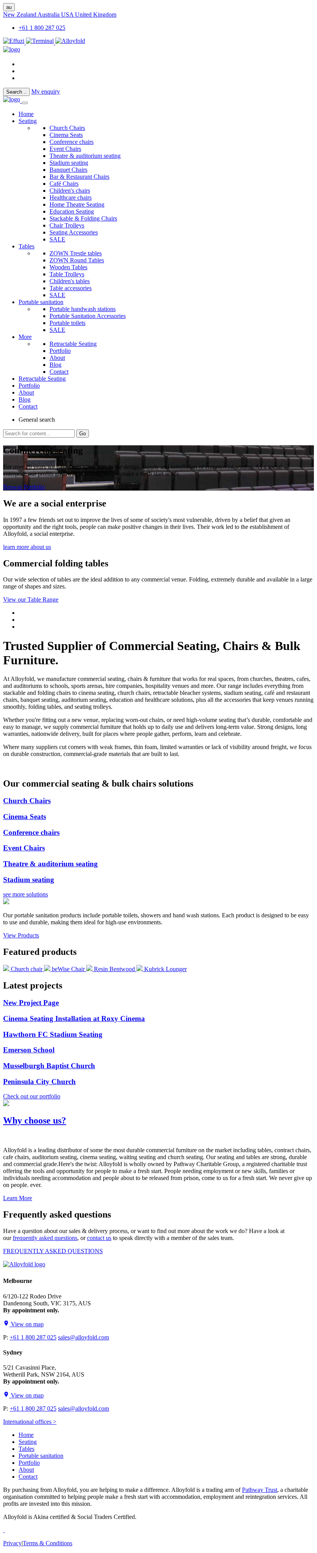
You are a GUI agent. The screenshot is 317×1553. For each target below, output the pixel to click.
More (25, 337)
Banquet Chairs (68, 169)
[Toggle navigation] (25, 103)
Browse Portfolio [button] (24, 487)
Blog (55, 364)
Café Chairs (63, 183)
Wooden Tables (68, 267)
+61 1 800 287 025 (42, 27)
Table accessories (70, 288)
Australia (49, 14)
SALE (57, 239)
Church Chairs (67, 128)
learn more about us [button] (27, 547)
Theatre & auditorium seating (85, 155)
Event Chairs (65, 148)
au (9, 7)
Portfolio (60, 350)
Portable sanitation (41, 302)
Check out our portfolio (31, 1096)
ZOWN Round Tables (76, 260)
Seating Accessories (73, 232)
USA (68, 14)
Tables (26, 246)
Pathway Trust (259, 1489)
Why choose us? (34, 1120)
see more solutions (25, 894)
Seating (28, 121)
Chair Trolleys (66, 225)
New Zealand (20, 14)
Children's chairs (69, 190)
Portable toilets (67, 323)
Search (16, 92)
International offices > (29, 1421)
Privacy (12, 1543)
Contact (58, 371)
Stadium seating (68, 162)
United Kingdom (95, 14)
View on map (26, 1324)
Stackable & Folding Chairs (83, 218)
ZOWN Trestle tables (75, 253)
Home (26, 1435)
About (57, 357)
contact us (99, 1238)
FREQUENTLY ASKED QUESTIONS (53, 1251)
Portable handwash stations (82, 309)
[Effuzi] (14, 42)
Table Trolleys (66, 274)
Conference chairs (71, 142)
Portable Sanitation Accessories (87, 316)
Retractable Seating (73, 343)
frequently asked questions (45, 1238)
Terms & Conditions (47, 1543)
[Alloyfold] (70, 42)
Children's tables (69, 281)
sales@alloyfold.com (83, 1337)
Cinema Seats (66, 135)
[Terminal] (40, 42)
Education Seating (71, 211)
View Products (21, 935)
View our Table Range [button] (30, 599)
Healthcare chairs (70, 197)
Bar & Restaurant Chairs (79, 176)
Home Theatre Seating (76, 204)
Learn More (17, 1198)
